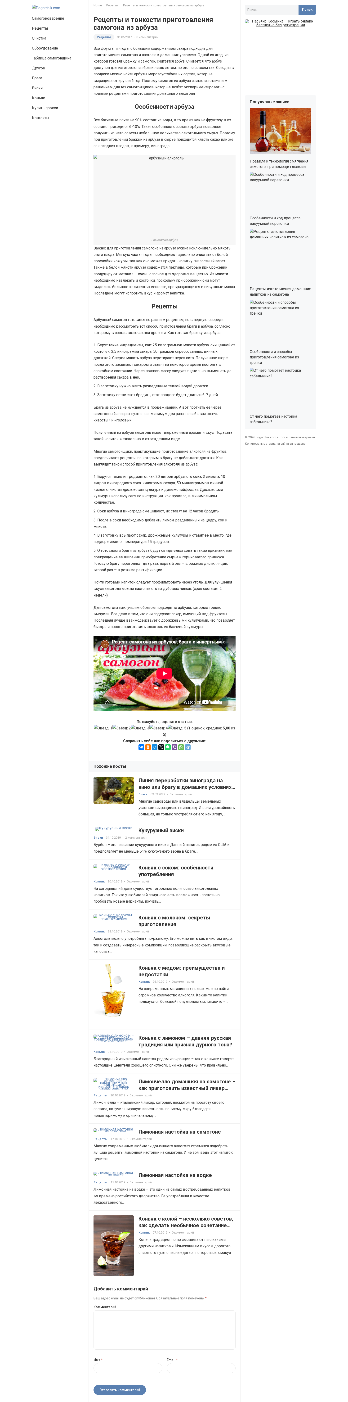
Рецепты (40, 28)
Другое (38, 68)
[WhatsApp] (181, 747)
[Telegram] (188, 747)
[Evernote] (168, 747)
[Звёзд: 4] (158, 728)
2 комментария (136, 837)
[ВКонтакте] (141, 747)
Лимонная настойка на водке (175, 1175)
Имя (98, 1360)
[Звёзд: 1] (103, 728)
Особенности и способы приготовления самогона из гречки (274, 357)
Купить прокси (45, 108)
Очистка (39, 38)
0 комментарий (147, 37)
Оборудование (45, 48)
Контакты (40, 118)
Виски (37, 88)
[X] (161, 747)
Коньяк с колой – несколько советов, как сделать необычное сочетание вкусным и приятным (185, 1225)
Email (172, 1360)
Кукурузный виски (161, 830)
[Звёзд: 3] (140, 728)
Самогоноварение (48, 18)
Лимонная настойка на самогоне (179, 1132)
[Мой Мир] (154, 747)
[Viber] (174, 747)
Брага (37, 78)
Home (98, 5)
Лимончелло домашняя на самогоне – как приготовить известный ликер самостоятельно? (187, 1088)
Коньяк (38, 98)
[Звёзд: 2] (121, 728)
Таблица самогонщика (51, 58)
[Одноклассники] (148, 747)
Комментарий (105, 1307)
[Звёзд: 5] (177, 728)
